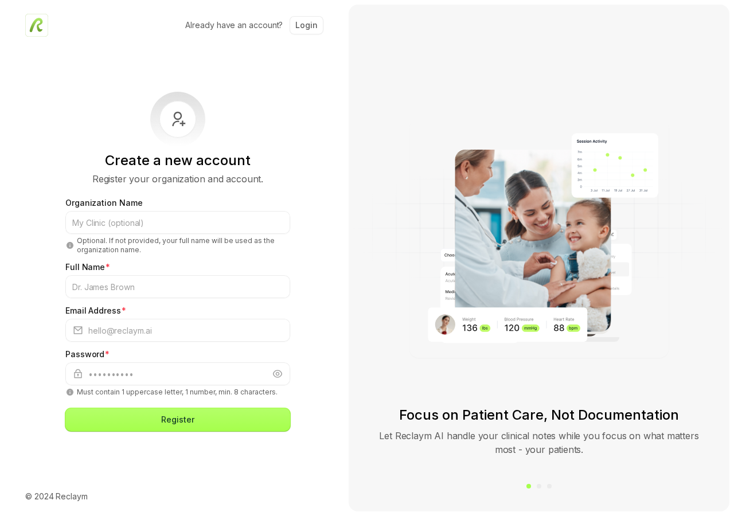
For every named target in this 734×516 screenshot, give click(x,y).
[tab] (528, 486)
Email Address (95, 310)
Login (306, 25)
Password (87, 354)
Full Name (87, 267)
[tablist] (539, 486)
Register (177, 419)
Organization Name (104, 203)
